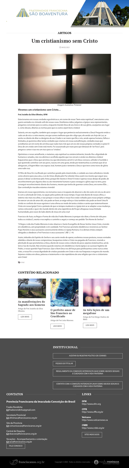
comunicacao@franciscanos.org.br (25, 426)
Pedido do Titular (64, 364)
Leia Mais (25, 317)
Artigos (64, 33)
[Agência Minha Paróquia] (106, 462)
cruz (22, 262)
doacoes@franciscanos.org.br (23, 434)
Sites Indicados (92, 435)
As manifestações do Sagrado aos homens (31, 303)
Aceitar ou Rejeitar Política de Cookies (87, 356)
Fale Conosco (15, 446)
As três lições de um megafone (96, 311)
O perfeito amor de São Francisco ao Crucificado (63, 313)
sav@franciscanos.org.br (20, 442)
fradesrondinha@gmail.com (22, 410)
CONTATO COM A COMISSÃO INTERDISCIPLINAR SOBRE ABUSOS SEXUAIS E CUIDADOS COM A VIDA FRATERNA (87, 385)
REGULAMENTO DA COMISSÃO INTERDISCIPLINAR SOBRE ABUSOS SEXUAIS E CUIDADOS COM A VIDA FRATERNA (87, 372)
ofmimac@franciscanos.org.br (23, 418)
